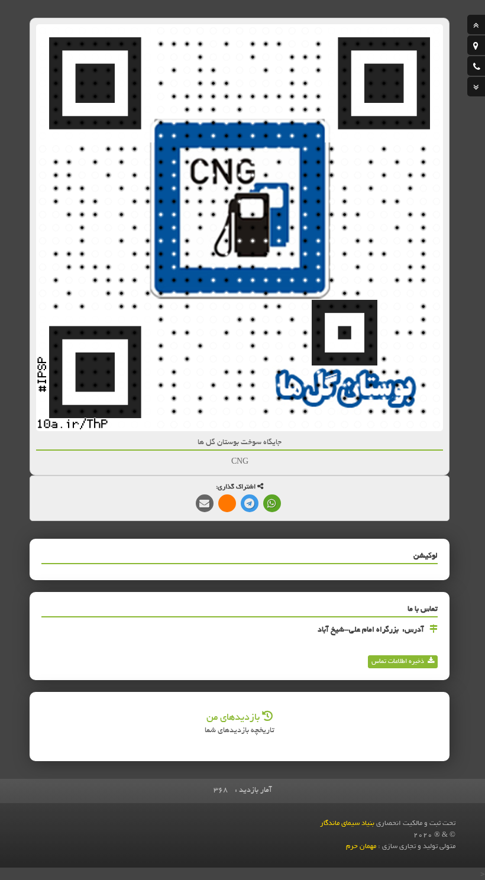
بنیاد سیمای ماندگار (347, 823)
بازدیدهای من (234, 718)
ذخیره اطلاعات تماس (397, 661)
